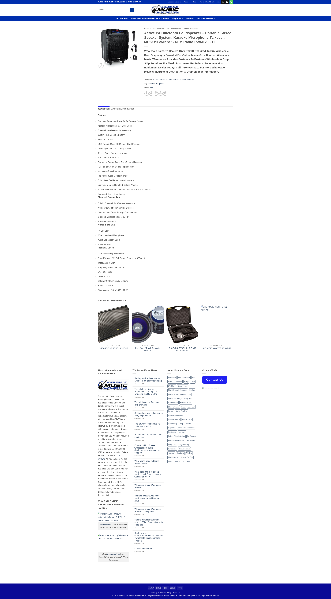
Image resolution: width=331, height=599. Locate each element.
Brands (189, 18)
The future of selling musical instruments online (147, 425)
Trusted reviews (105, 524)
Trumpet (171, 453)
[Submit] (132, 10)
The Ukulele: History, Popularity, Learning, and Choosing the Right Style (145, 391)
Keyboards (172, 432)
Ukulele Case (173, 457)
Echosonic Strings (175, 398)
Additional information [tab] (122, 109)
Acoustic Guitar (184, 378)
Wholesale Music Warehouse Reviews (147, 486)
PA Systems (192, 436)
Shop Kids (172, 445)
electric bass (173, 403)
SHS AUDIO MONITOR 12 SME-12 (216, 348)
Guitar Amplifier (181, 411)
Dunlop (192, 390)
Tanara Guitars (184, 449)
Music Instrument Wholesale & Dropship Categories (156, 18)
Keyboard (171, 428)
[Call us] (231, 2)
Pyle (151, 88)
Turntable (180, 453)
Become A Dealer (174, 2)
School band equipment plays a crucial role (148, 435)
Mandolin (182, 432)
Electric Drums (185, 403)
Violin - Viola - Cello (182, 461)
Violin (170, 461)
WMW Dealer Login (212, 2)
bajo (193, 378)
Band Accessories (175, 382)
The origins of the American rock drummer (147, 403)
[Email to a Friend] (156, 93)
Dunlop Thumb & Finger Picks (179, 394)
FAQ (200, 2)
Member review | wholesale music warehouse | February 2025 (147, 498)
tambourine (172, 449)
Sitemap (176, 593)
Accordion (172, 378)
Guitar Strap (172, 424)
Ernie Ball (191, 407)
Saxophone (191, 440)
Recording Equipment (156, 84)
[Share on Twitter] (151, 93)
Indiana (188, 424)
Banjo (186, 382)
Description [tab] (104, 109)
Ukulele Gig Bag (187, 457)
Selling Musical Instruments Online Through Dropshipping (148, 379)
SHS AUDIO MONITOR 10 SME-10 (113, 348)
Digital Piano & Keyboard (177, 390)
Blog (194, 2)
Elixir (183, 407)
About (186, 2)
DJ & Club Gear (158, 29)
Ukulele (189, 453)
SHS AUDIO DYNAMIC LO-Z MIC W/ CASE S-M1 (182, 349)
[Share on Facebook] (146, 93)
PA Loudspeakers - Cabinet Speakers (182, 29)
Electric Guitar (173, 407)
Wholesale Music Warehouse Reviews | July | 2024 (147, 510)
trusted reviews (113, 554)
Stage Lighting (183, 445)
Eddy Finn (188, 398)
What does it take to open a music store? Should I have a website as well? (147, 474)
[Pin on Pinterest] (160, 93)
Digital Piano (182, 386)
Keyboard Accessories (186, 428)
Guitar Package (174, 419)
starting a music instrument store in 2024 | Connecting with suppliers (148, 522)
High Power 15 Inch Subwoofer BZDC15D (148, 349)
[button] (101, 65)
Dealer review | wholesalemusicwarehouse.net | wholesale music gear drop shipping (148, 537)
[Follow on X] (223, 2)
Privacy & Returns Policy (161, 593)
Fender (170, 411)
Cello (193, 382)
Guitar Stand (187, 419)
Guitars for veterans (143, 549)
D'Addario (171, 386)
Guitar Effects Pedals (176, 415)
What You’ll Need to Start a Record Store (146, 462)
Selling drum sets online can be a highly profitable (148, 414)
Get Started (121, 18)
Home (146, 29)
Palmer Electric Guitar (176, 436)
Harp (181, 424)
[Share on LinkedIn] (165, 93)
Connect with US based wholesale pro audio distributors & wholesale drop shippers (147, 449)
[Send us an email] (227, 2)
